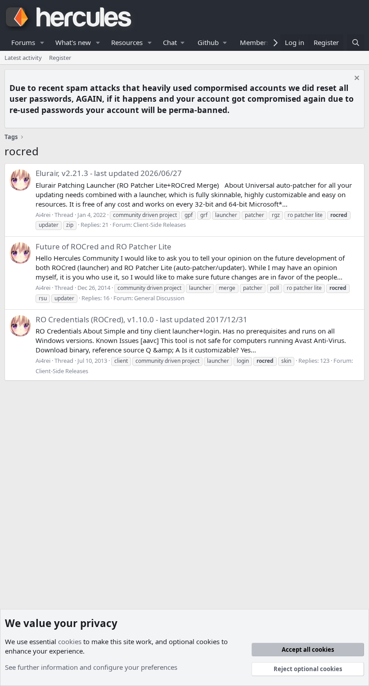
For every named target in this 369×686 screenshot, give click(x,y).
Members (255, 42)
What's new (73, 42)
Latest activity (23, 58)
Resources (127, 42)
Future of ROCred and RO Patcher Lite (103, 246)
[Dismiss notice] (356, 79)
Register (60, 58)
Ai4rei (43, 215)
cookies (69, 641)
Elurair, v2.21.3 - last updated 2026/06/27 (109, 173)
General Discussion (159, 298)
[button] (42, 42)
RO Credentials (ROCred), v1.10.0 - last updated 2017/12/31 (142, 319)
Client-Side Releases (159, 225)
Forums (23, 42)
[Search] (355, 42)
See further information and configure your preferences (91, 667)
